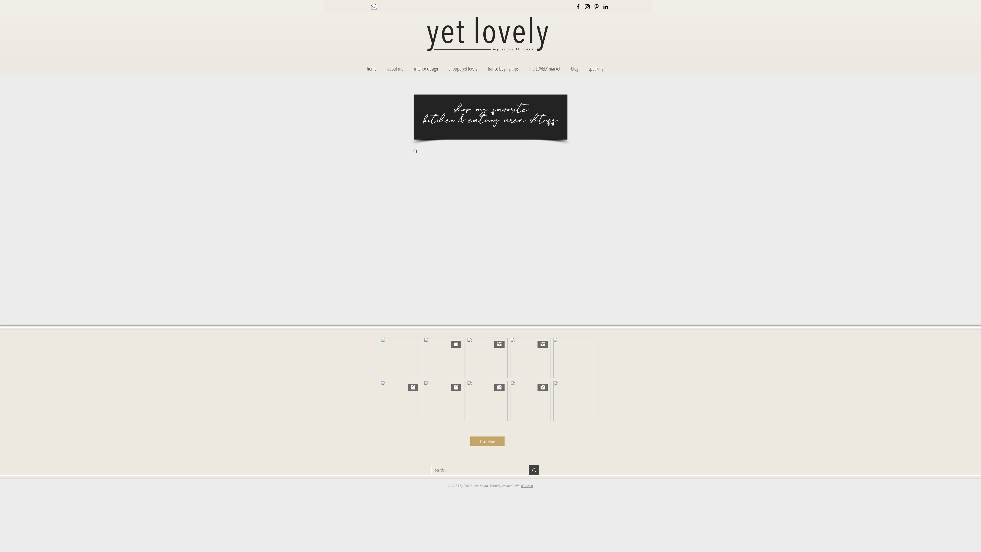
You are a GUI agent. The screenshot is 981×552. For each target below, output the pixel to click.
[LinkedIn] (605, 6)
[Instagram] (587, 6)
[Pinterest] (596, 6)
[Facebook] (578, 6)
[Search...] (534, 470)
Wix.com (527, 486)
